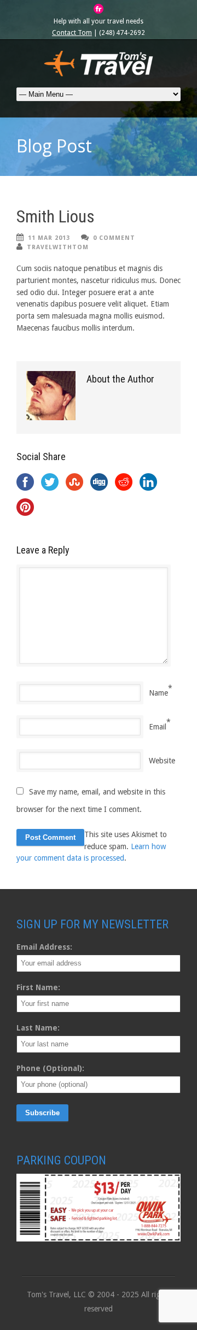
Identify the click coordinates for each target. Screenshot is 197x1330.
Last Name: (38, 1027)
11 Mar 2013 (49, 238)
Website (162, 760)
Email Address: (44, 947)
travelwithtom (58, 247)
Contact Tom (72, 33)
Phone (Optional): (50, 1068)
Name (158, 692)
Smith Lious (55, 217)
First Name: (38, 987)
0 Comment (114, 238)
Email (157, 726)
